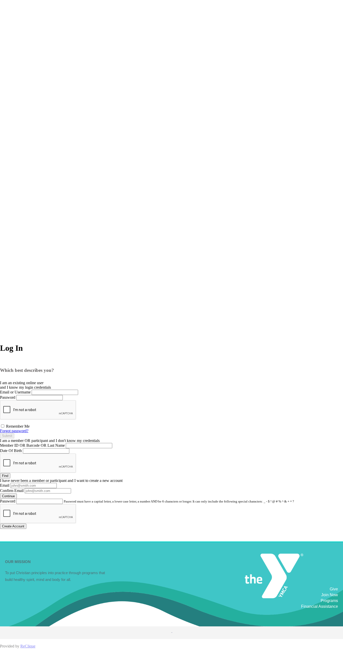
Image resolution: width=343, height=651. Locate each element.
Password (7, 397)
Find (5, 476)
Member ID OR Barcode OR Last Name (32, 445)
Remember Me (17, 426)
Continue (8, 496)
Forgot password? (14, 431)
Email (4, 485)
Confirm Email (12, 490)
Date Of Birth (11, 450)
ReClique (27, 646)
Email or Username (15, 392)
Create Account (13, 526)
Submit (7, 436)
